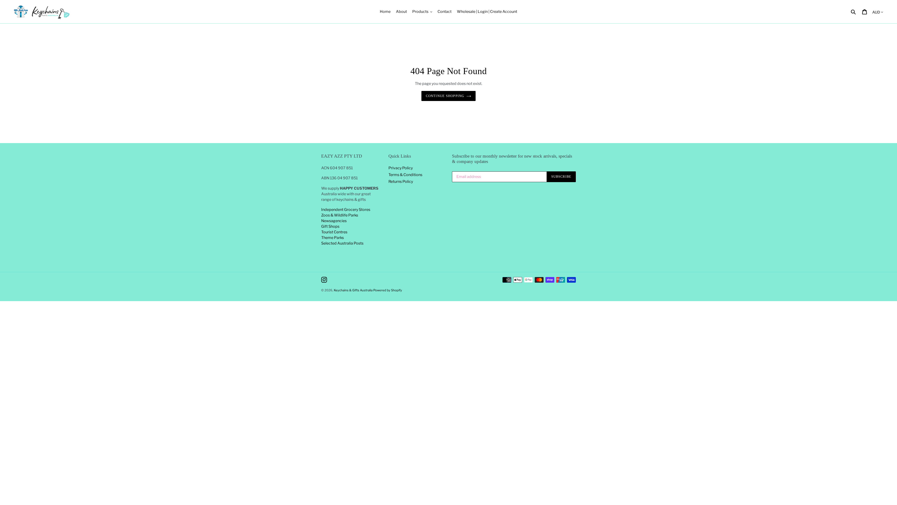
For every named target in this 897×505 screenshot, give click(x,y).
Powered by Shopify (387, 290)
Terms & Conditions (405, 175)
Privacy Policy (400, 168)
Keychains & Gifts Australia (353, 290)
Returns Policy (400, 181)
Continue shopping (445, 96)
